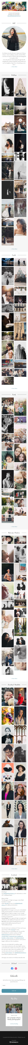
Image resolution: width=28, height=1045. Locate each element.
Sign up (14, 990)
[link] (12, 968)
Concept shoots (5, 936)
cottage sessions (9, 938)
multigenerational (20, 938)
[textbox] (14, 985)
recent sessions (8, 952)
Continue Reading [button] (14, 1023)
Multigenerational (6, 934)
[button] (14, 66)
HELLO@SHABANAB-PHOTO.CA (14, 16)
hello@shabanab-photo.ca (9, 893)
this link (6, 903)
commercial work (13, 936)
